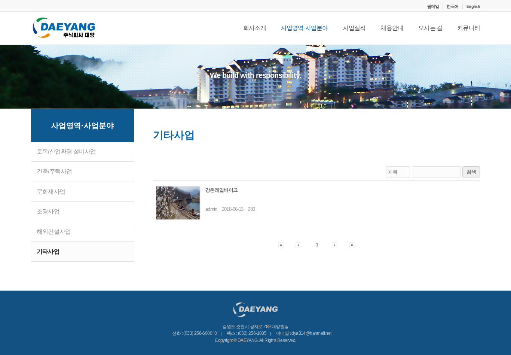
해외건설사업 (54, 231)
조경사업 (48, 211)
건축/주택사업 (54, 171)
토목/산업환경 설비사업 (66, 151)
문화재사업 (51, 191)
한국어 (452, 6)
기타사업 (48, 251)
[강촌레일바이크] (178, 203)
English (473, 6)
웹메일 (433, 6)
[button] (281, 245)
